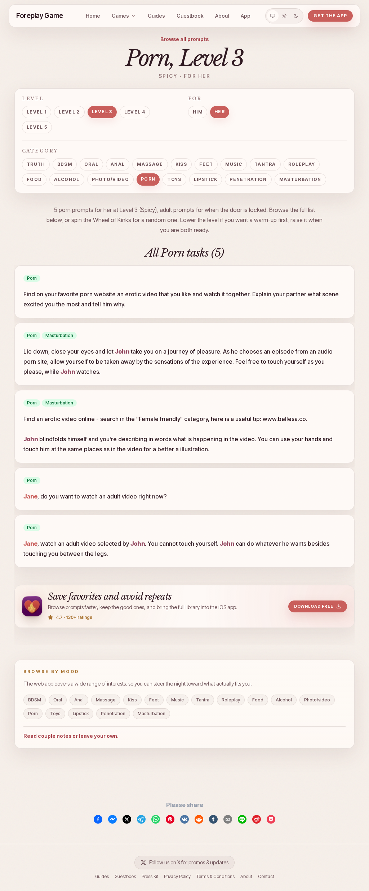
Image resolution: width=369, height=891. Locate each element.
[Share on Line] (242, 819)
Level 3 (102, 111)
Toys (174, 179)
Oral (91, 164)
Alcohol (66, 179)
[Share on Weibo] (256, 819)
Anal (118, 164)
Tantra (265, 164)
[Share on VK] (184, 819)
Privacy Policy (177, 876)
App (245, 16)
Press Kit (150, 876)
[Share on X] (127, 819)
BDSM (64, 164)
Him (198, 112)
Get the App (330, 15)
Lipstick (206, 179)
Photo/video (110, 179)
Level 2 (69, 112)
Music (233, 164)
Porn (148, 179)
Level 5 (37, 127)
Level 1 (36, 112)
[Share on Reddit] (199, 819)
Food (34, 179)
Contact (266, 876)
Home (93, 16)
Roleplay (301, 164)
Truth (36, 164)
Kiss (181, 164)
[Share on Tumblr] (213, 819)
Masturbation (300, 179)
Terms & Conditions (215, 876)
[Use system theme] (273, 16)
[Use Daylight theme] (284, 16)
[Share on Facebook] (98, 819)
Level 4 (134, 112)
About (222, 16)
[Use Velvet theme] (296, 16)
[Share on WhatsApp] (155, 819)
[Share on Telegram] (141, 819)
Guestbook (190, 16)
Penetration (248, 179)
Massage (150, 164)
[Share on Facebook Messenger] (112, 819)
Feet (206, 164)
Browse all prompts (184, 39)
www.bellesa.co (284, 418)
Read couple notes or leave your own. (71, 736)
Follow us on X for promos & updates (188, 862)
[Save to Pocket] (271, 819)
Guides (156, 16)
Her (219, 111)
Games (120, 16)
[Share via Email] (227, 819)
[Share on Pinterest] (170, 819)
